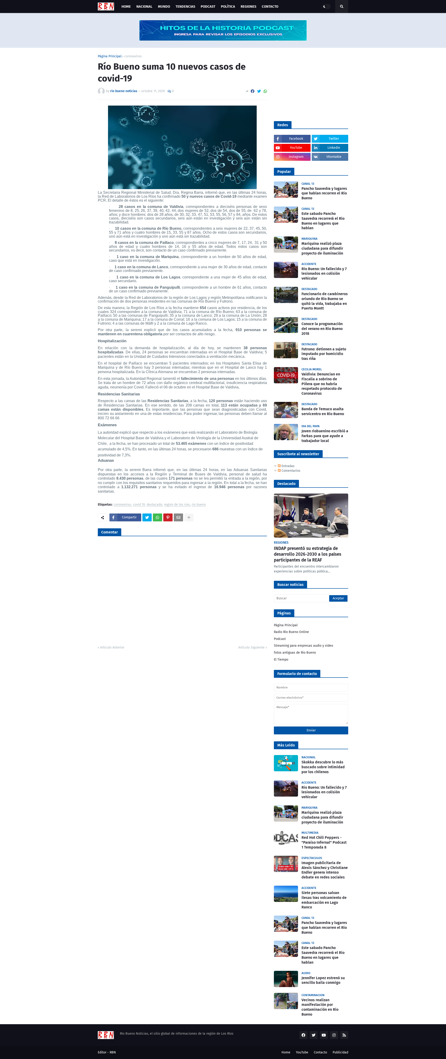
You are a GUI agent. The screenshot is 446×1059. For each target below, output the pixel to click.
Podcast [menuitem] (208, 6)
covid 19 (139, 505)
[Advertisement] (309, 84)
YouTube (302, 1052)
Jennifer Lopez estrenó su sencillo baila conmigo (323, 980)
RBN (113, 1052)
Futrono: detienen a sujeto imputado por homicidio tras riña (324, 354)
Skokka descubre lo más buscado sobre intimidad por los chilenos (323, 767)
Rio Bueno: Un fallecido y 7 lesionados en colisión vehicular (324, 274)
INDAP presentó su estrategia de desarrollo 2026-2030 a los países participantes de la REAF (307, 554)
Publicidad (340, 1052)
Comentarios (290, 471)
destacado (154, 505)
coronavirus (133, 56)
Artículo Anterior (112, 647)
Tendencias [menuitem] (185, 6)
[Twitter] (259, 91)
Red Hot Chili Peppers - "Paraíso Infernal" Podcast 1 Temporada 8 (324, 842)
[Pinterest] (168, 517)
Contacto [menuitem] (270, 6)
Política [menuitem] (228, 6)
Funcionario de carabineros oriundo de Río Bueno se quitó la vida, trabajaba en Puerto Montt (325, 301)
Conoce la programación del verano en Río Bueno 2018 (322, 329)
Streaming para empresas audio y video (303, 646)
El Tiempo (281, 660)
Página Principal (109, 56)
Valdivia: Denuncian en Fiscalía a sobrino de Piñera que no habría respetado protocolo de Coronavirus (322, 384)
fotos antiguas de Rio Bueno (295, 653)
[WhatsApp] (265, 91)
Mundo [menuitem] (164, 6)
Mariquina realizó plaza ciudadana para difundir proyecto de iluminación (322, 248)
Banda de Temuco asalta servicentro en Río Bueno (323, 411)
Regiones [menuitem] (248, 6)
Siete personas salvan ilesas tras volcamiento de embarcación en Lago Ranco (324, 900)
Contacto (320, 1052)
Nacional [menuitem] (144, 6)
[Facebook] (252, 91)
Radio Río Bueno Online (291, 632)
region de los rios (177, 505)
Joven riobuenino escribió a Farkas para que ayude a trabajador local (325, 436)
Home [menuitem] (126, 6)
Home (286, 1052)
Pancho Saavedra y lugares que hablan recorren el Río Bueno (324, 193)
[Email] (178, 517)
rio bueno (199, 505)
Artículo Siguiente (251, 647)
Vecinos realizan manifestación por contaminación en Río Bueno (320, 1007)
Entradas (288, 466)
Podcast (280, 639)
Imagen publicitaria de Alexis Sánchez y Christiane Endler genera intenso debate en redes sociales (325, 870)
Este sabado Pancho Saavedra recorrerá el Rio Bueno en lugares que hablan (323, 220)
